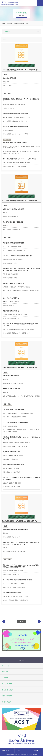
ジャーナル (9, 23)
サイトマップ (21, 750)
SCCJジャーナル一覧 (19, 23)
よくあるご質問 (7, 690)
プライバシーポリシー (7, 750)
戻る (21, 621)
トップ (3, 23)
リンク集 (36, 750)
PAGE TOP (21, 660)
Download (19, 65)
